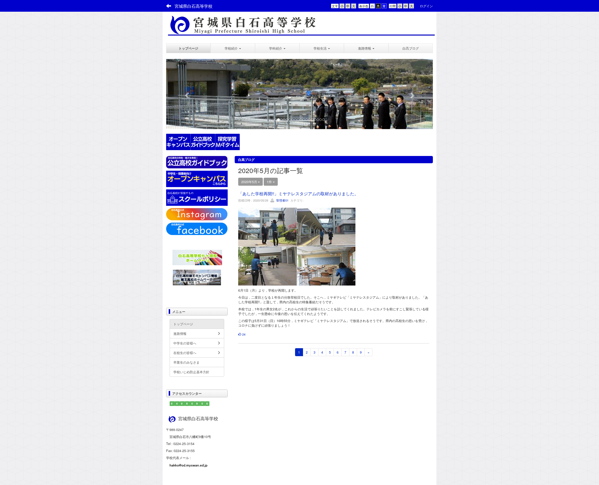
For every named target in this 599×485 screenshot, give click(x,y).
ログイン (426, 6)
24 (243, 334)
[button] (233, 48)
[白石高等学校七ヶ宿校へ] (197, 256)
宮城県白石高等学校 (193, 6)
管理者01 (282, 200)
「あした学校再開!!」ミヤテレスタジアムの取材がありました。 (298, 193)
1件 (270, 181)
